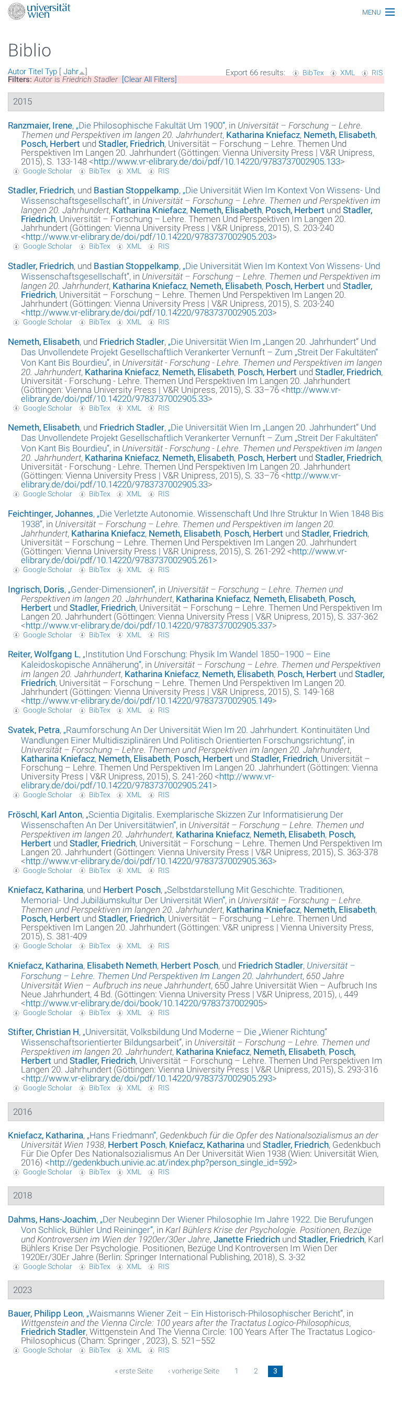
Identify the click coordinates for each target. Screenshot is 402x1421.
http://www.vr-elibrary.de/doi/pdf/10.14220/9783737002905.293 (149, 1078)
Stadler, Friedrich (131, 143)
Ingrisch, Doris (36, 589)
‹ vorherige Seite (193, 1371)
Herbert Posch (132, 889)
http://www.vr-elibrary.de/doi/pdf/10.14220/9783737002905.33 (181, 394)
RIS (377, 72)
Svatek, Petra (34, 730)
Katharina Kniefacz (263, 135)
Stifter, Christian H (43, 1032)
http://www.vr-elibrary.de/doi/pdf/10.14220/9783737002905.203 (149, 236)
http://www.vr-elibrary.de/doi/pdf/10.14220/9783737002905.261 (184, 555)
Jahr (71, 71)
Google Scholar (47, 171)
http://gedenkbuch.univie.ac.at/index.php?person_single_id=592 (171, 1162)
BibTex (313, 72)
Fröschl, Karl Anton (45, 814)
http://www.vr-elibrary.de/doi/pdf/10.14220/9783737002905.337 (149, 625)
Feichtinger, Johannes (50, 513)
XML (347, 72)
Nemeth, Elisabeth (339, 135)
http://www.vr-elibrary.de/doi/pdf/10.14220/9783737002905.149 (149, 700)
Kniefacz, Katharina (45, 889)
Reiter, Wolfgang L (43, 654)
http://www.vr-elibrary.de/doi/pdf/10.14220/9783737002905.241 (147, 780)
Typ (51, 71)
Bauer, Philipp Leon (45, 1313)
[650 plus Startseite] (201, 12)
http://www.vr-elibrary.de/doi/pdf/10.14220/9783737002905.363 (149, 861)
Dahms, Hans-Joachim (52, 1219)
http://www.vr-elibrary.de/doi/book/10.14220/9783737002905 (144, 1003)
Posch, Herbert (50, 143)
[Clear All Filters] (149, 79)
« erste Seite (134, 1371)
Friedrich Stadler (131, 341)
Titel (35, 71)
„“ (150, 125)
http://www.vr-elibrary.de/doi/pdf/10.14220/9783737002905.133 (217, 161)
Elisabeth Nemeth (122, 965)
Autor (17, 71)
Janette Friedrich (247, 1239)
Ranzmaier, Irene (40, 125)
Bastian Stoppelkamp (136, 190)
